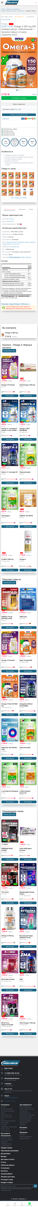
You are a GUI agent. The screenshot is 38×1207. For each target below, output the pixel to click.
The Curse (5, 892)
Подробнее (5, 118)
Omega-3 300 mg (20, 257)
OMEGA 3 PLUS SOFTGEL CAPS (6, 617)
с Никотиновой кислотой (25, 792)
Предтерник (4, 890)
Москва (16, 109)
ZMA (21, 977)
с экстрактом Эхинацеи (9, 791)
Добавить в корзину (20, 98)
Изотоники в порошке (7, 977)
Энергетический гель (7, 1020)
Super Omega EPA (26, 660)
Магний (22, 846)
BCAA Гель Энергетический (7, 1024)
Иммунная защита (11, 242)
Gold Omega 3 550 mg (27, 385)
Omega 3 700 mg (7, 936)
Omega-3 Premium (8, 385)
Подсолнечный (25, 472)
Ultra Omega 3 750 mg (27, 1023)
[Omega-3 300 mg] (2, 335)
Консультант (6, 19)
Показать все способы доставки (19, 114)
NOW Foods (7, 26)
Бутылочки (22, 933)
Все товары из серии (19, 198)
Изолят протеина (5, 846)
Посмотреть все (9, 351)
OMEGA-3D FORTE (26, 516)
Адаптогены (23, 614)
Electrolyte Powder (8, 979)
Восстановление (24, 890)
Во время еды (15, 246)
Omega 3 (5, 24)
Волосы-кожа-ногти (13, 244)
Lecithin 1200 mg (7, 559)
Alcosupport (5, 516)
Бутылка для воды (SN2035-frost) (26, 936)
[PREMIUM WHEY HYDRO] (9, 831)
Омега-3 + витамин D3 (9, 472)
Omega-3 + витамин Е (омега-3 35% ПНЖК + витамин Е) (9, 430)
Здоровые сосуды (23, 242)
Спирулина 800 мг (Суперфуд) (26, 705)
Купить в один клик (19, 104)
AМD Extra (23, 617)
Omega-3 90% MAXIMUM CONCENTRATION (26, 430)
